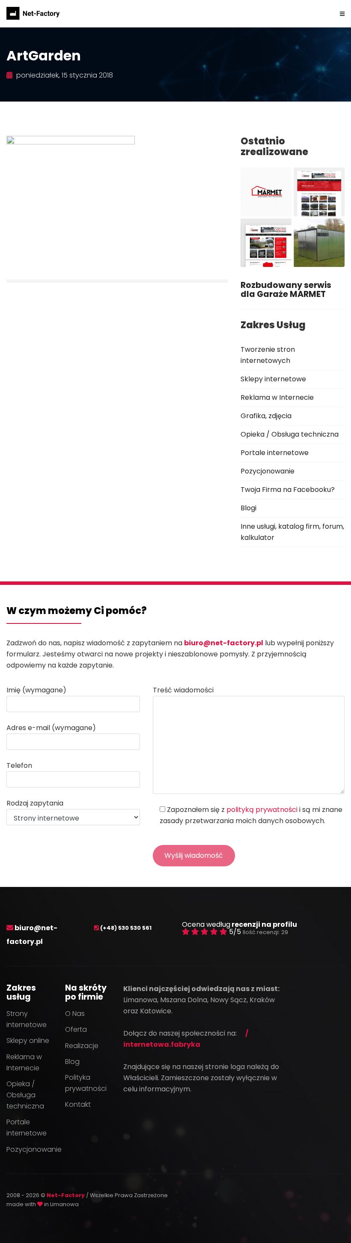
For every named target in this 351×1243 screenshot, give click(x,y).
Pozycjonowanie (267, 471)
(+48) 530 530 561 (126, 928)
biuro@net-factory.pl (223, 643)
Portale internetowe (275, 453)
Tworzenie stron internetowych (268, 354)
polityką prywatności (261, 810)
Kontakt (78, 1104)
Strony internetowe (26, 1019)
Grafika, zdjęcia (266, 416)
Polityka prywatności (86, 1082)
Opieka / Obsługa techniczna (290, 434)
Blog (72, 1061)
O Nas (75, 1013)
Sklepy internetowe (273, 379)
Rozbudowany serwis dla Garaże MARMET (286, 289)
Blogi (248, 508)
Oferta (76, 1029)
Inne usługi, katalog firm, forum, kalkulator (292, 531)
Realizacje (81, 1046)
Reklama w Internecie (277, 397)
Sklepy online (27, 1040)
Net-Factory (66, 1195)
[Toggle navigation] (342, 13)
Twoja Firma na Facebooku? (288, 489)
